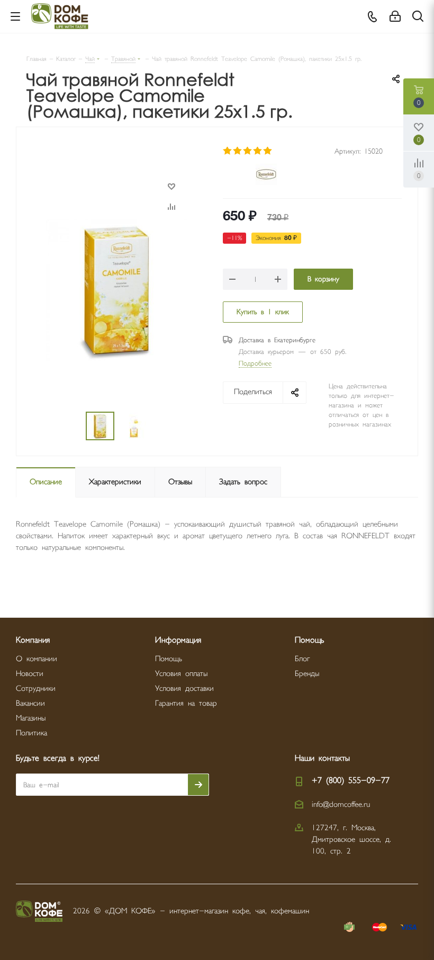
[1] (228, 151)
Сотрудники (36, 688)
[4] (258, 151)
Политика (31, 733)
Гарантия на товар (186, 703)
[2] (238, 151)
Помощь (168, 659)
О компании (36, 659)
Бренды (307, 674)
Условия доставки (184, 688)
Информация (178, 640)
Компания (33, 640)
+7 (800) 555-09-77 (351, 780)
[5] (268, 151)
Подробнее (255, 363)
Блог (302, 659)
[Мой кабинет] (395, 17)
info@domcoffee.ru (341, 804)
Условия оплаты (181, 674)
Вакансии (30, 703)
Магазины (31, 718)
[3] (248, 151)
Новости (29, 674)
